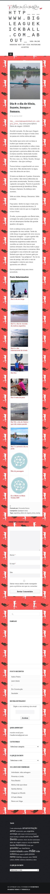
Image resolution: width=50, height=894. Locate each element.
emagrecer (24, 842)
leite (20, 848)
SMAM (34, 857)
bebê (36, 836)
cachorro (20, 840)
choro (25, 840)
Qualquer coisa (23, 511)
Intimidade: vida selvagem (20, 772)
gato (32, 845)
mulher (25, 851)
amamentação (29, 828)
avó (26, 837)
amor (13, 830)
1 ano (12, 828)
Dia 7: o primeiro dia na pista (20, 600)
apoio (25, 831)
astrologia (13, 834)
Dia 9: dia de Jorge (35, 602)
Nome (12, 555)
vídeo (35, 860)
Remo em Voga (17, 801)
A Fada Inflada (16, 797)
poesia (32, 854)
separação (25, 857)
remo (33, 513)
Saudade (14, 693)
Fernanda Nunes (24, 508)
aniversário (19, 831)
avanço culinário (19, 837)
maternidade (16, 851)
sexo (30, 857)
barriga (30, 837)
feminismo (21, 845)
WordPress (34, 887)
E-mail (13, 564)
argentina (17, 513)
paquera (22, 854)
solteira (12, 860)
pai (18, 854)
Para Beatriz (15, 780)
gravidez (14, 848)
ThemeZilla (25, 889)
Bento (13, 839)
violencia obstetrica (26, 860)
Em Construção (17, 689)
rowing (38, 513)
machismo (26, 848)
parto (26, 854)
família (12, 845)
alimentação (18, 828)
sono (17, 860)
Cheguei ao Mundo (18, 793)
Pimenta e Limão (17, 776)
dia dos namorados (34, 840)
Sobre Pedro (16, 677)
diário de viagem (26, 513)
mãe (32, 851)
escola (30, 842)
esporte (36, 842)
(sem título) (15, 681)
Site (11, 572)
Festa (28, 845)
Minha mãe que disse (19, 785)
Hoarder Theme (13, 889)
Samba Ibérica (16, 789)
